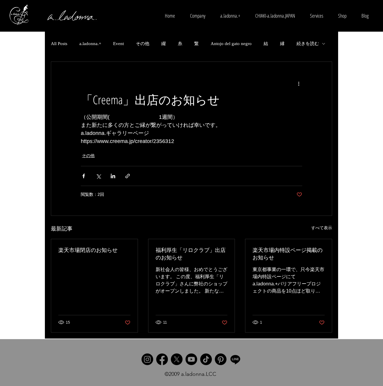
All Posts (59, 43)
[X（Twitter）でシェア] (98, 176)
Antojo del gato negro (231, 43)
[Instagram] (147, 359)
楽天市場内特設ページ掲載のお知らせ (288, 253)
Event (118, 43)
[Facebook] (162, 359)
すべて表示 (321, 227)
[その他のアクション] (298, 83)
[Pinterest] (221, 359)
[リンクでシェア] (127, 176)
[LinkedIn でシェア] (113, 176)
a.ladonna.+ (90, 43)
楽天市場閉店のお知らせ (88, 249)
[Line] (235, 359)
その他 (142, 43)
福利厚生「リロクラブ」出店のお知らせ (191, 253)
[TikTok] (206, 359)
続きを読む (308, 43)
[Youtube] (191, 359)
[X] (177, 359)
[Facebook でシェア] (83, 176)
